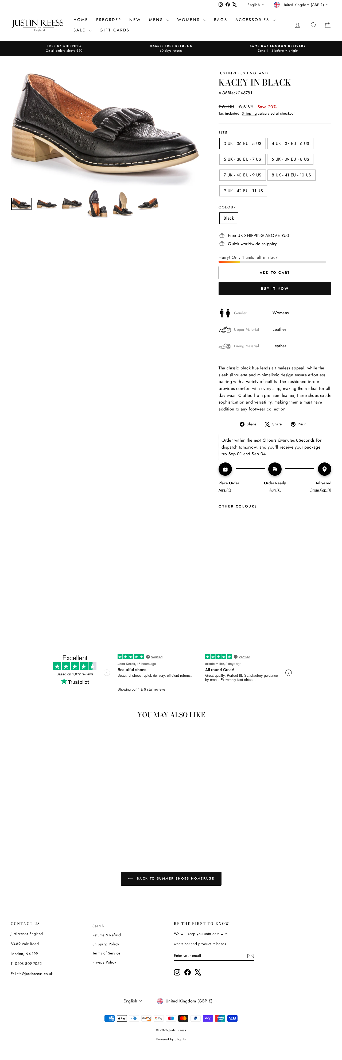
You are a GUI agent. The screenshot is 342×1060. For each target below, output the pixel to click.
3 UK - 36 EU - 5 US (243, 143)
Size (223, 132)
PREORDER (108, 20)
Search (98, 926)
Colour (227, 207)
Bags (220, 20)
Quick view (48, 801)
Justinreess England (243, 73)
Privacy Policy (104, 962)
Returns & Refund (106, 935)
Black (229, 218)
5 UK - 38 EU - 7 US (242, 159)
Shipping (249, 113)
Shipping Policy (105, 944)
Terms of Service (106, 953)
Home (80, 20)
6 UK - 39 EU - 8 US (290, 159)
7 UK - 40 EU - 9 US (243, 175)
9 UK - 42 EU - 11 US (243, 191)
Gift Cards (115, 30)
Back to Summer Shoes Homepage (175, 878)
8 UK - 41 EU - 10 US (291, 175)
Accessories (253, 20)
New (135, 20)
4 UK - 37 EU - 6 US (290, 143)
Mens (157, 20)
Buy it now (275, 288)
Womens (189, 20)
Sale (80, 30)
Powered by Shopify (171, 1039)
